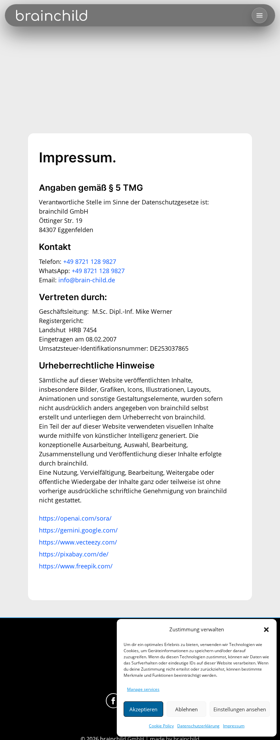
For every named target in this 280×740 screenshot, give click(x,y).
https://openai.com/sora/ (75, 518)
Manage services (143, 689)
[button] (266, 629)
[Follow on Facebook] (113, 700)
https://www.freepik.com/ (76, 566)
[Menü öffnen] (259, 15)
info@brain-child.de (86, 280)
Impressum (233, 726)
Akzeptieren (143, 709)
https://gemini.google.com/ (78, 530)
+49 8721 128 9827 (89, 261)
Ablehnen (186, 709)
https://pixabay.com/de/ (74, 554)
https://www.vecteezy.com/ (78, 542)
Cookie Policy (161, 726)
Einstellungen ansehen (239, 709)
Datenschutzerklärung (198, 726)
